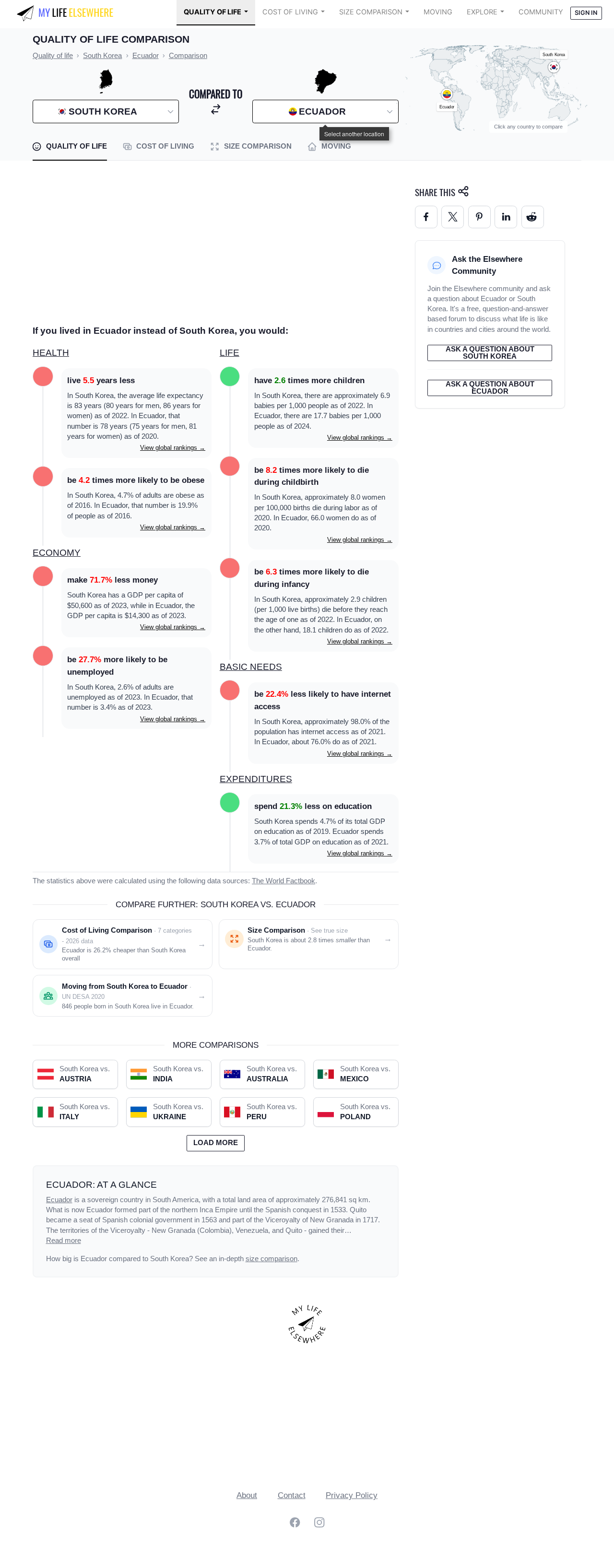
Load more (215, 1143)
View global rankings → (172, 447)
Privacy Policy (352, 1495)
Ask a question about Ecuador (490, 387)
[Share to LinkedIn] (506, 217)
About (246, 1495)
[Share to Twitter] (452, 217)
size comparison (271, 1259)
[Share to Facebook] (426, 217)
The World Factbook (283, 881)
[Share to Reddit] (532, 217)
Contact (292, 1495)
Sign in (586, 12)
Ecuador (59, 1200)
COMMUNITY (541, 12)
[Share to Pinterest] (479, 217)
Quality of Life (212, 12)
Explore (482, 12)
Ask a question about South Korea (490, 352)
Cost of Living (290, 12)
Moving (438, 12)
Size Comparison (370, 12)
